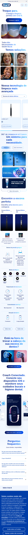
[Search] (22, 5)
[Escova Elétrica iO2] (6, 223)
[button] (14, 452)
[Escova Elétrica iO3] (21, 223)
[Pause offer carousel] (26, 1)
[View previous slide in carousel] (3, 404)
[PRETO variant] (2, 121)
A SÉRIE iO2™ (5, 119)
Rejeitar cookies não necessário (14, 531)
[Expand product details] (24, 153)
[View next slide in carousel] (24, 404)
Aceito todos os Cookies (14, 527)
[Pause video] (25, 37)
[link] (14, 191)
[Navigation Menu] (25, 5)
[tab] (6, 147)
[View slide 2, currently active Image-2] (14, 410)
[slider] (14, 130)
